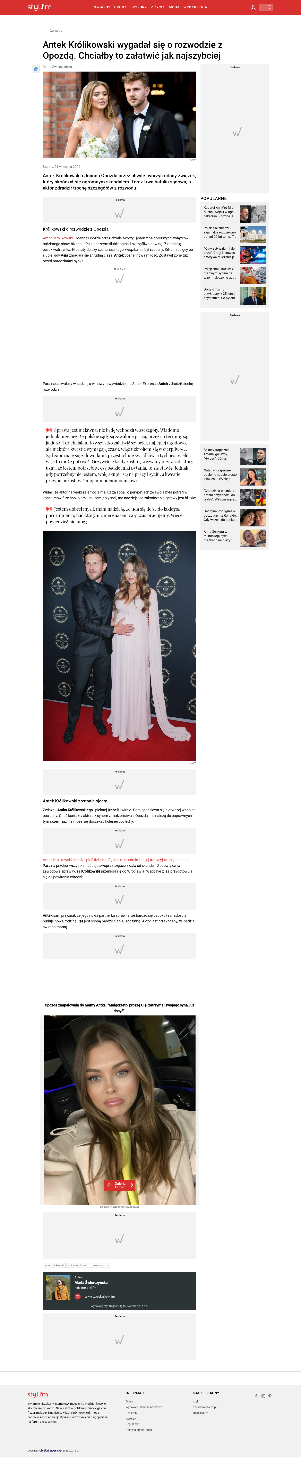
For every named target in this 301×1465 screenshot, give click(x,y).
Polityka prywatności (139, 1429)
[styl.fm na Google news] (36, 69)
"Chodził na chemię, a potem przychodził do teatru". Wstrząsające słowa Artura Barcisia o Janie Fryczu (220, 495)
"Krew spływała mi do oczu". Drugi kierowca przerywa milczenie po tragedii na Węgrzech (220, 253)
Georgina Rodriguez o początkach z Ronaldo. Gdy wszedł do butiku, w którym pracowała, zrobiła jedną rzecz (220, 515)
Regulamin (132, 1424)
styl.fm (197, 1401)
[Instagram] (263, 1396)
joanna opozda (101, 1265)
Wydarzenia (195, 7)
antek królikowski (54, 1265)
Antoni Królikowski (58, 238)
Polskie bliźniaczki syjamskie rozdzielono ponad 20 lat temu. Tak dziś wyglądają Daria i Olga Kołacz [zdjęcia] (220, 232)
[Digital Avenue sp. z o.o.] (50, 1450)
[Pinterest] (270, 1396)
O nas (129, 1401)
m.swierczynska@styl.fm (99, 1296)
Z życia (158, 7)
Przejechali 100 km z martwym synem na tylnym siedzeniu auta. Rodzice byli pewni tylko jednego (220, 273)
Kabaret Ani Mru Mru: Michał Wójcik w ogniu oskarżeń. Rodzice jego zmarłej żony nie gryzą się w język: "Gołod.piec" (220, 212)
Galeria (120, 1185)
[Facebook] (256, 1396)
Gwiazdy (102, 7)
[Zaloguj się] (253, 7)
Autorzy (131, 1418)
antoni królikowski (78, 1265)
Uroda (120, 7)
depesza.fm (200, 1413)
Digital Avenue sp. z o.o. (133, 1306)
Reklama (131, 1413)
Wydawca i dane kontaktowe (144, 1407)
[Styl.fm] (44, 7)
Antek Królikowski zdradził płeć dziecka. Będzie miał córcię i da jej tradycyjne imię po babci (116, 860)
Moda (174, 7)
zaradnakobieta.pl (204, 1407)
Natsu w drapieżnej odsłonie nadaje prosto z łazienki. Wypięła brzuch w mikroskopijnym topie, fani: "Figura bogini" (220, 474)
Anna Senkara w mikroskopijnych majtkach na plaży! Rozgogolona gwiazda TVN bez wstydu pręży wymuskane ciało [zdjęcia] (220, 536)
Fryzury (139, 7)
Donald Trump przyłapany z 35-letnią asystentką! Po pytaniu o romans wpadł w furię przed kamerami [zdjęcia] (220, 293)
